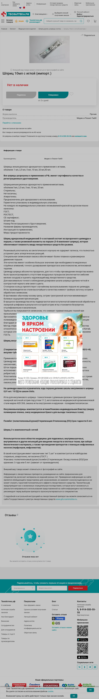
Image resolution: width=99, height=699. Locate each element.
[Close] (79, 316)
